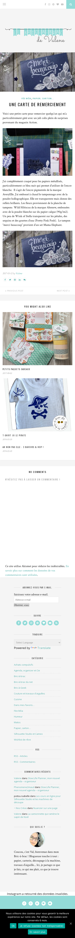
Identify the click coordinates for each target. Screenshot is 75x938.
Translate (44, 648)
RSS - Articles (21, 756)
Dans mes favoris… (24, 705)
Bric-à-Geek (20, 687)
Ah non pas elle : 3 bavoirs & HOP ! (23, 447)
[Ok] (70, 923)
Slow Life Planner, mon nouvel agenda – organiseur (37, 789)
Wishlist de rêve (22, 739)
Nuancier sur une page (45, 808)
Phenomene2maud (24, 787)
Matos (17, 722)
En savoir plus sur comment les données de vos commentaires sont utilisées (37, 570)
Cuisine (18, 699)
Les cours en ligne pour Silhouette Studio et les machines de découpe (37, 799)
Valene (19, 273)
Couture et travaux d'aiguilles (29, 693)
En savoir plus (38, 931)
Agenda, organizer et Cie (27, 670)
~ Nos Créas (20, 808)
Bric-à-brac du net (23, 682)
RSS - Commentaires (24, 761)
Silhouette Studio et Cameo (28, 733)
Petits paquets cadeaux (16, 369)
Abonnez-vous (21, 605)
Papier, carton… (22, 728)
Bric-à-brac (19, 676)
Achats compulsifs (23, 664)
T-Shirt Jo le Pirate (14, 435)
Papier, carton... (43, 98)
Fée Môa (26, 98)
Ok (13, 925)
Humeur (18, 716)
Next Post (63, 291)
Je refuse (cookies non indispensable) (41, 925)
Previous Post (14, 291)
